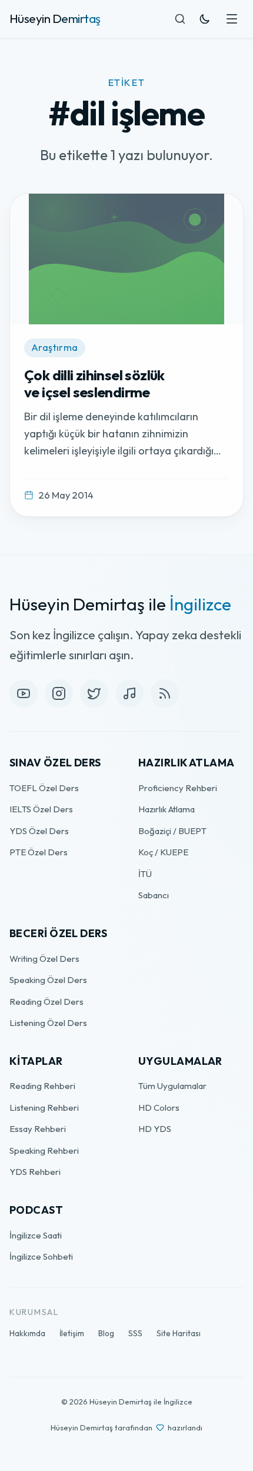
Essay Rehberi (37, 1128)
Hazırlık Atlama (166, 809)
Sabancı (153, 895)
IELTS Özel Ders (41, 809)
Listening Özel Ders (48, 1022)
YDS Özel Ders (39, 830)
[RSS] (165, 693)
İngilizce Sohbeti (41, 1256)
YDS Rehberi (35, 1171)
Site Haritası (179, 1333)
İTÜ (145, 873)
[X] (94, 693)
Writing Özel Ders (44, 958)
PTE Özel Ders (38, 852)
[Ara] (180, 19)
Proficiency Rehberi (177, 787)
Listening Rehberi (44, 1107)
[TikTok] (129, 693)
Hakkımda (27, 1333)
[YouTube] (23, 693)
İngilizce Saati (35, 1235)
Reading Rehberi (42, 1085)
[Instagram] (59, 693)
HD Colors (158, 1107)
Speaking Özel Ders (48, 979)
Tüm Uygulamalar (172, 1085)
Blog (106, 1333)
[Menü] (232, 19)
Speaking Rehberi (44, 1150)
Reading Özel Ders (46, 1001)
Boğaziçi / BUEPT (172, 830)
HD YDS (154, 1128)
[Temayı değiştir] (204, 18)
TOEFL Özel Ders (44, 787)
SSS (135, 1333)
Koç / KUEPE (163, 852)
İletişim (71, 1333)
